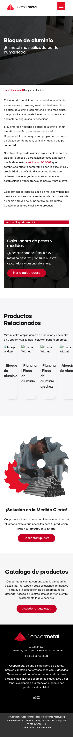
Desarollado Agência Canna (37, 727)
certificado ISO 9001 (38, 162)
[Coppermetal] (21, 6)
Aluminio (17, 90)
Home (7, 90)
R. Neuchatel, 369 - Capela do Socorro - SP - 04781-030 (36, 650)
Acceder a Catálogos (36, 608)
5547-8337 (36, 647)
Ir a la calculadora (26, 273)
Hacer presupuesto (36, 538)
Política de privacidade (36, 655)
